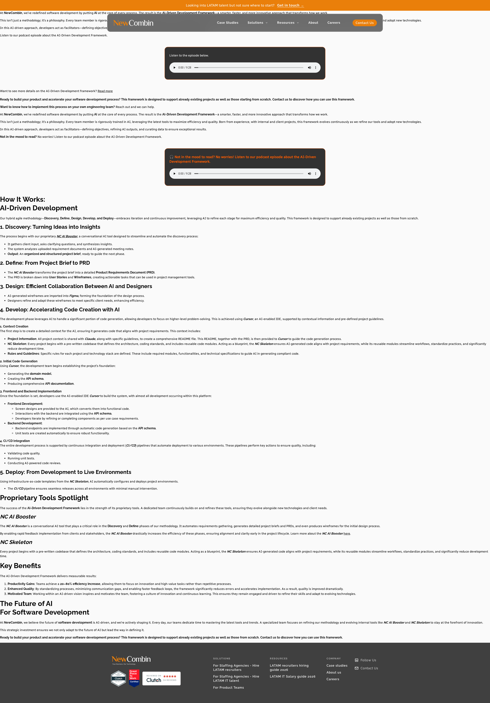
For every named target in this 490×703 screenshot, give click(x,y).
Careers (333, 22)
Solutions (255, 22)
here (347, 533)
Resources (286, 22)
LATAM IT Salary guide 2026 (293, 676)
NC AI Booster (67, 236)
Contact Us (365, 23)
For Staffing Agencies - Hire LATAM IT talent (236, 679)
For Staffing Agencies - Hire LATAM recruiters (236, 668)
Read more (105, 91)
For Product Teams (228, 687)
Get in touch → (290, 5)
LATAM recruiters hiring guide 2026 (289, 668)
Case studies (337, 665)
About (313, 22)
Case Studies (227, 22)
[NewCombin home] (133, 23)
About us (334, 672)
